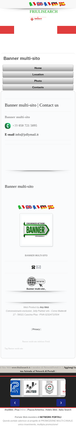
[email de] (54, 4)
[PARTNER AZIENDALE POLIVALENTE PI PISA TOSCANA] (12, 387)
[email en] (40, 4)
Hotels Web (51, 410)
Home (38, 67)
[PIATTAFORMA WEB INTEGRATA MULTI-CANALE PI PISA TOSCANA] (49, 387)
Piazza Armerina (35, 410)
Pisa (17, 410)
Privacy (36, 329)
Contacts (38, 87)
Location (38, 74)
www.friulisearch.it (21, 367)
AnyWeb (9, 410)
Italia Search (65, 410)
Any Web (44, 307)
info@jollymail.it (22, 134)
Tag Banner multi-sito (14, 349)
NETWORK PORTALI (50, 417)
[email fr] (47, 4)
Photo (38, 80)
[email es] (62, 4)
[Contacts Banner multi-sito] (36, 267)
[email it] (32, 4)
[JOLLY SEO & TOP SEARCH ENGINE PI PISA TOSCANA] (31, 387)
